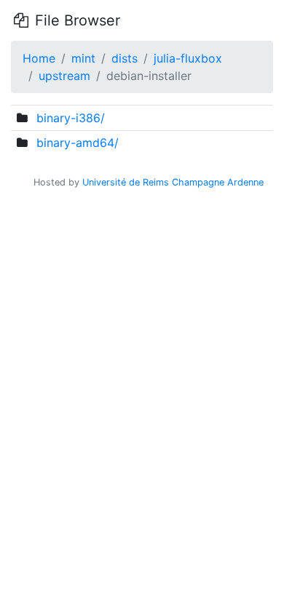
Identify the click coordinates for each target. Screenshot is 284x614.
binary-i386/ (70, 118)
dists (124, 58)
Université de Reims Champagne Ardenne (173, 182)
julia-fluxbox (188, 58)
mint (83, 58)
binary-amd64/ (77, 142)
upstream (64, 75)
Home (39, 58)
